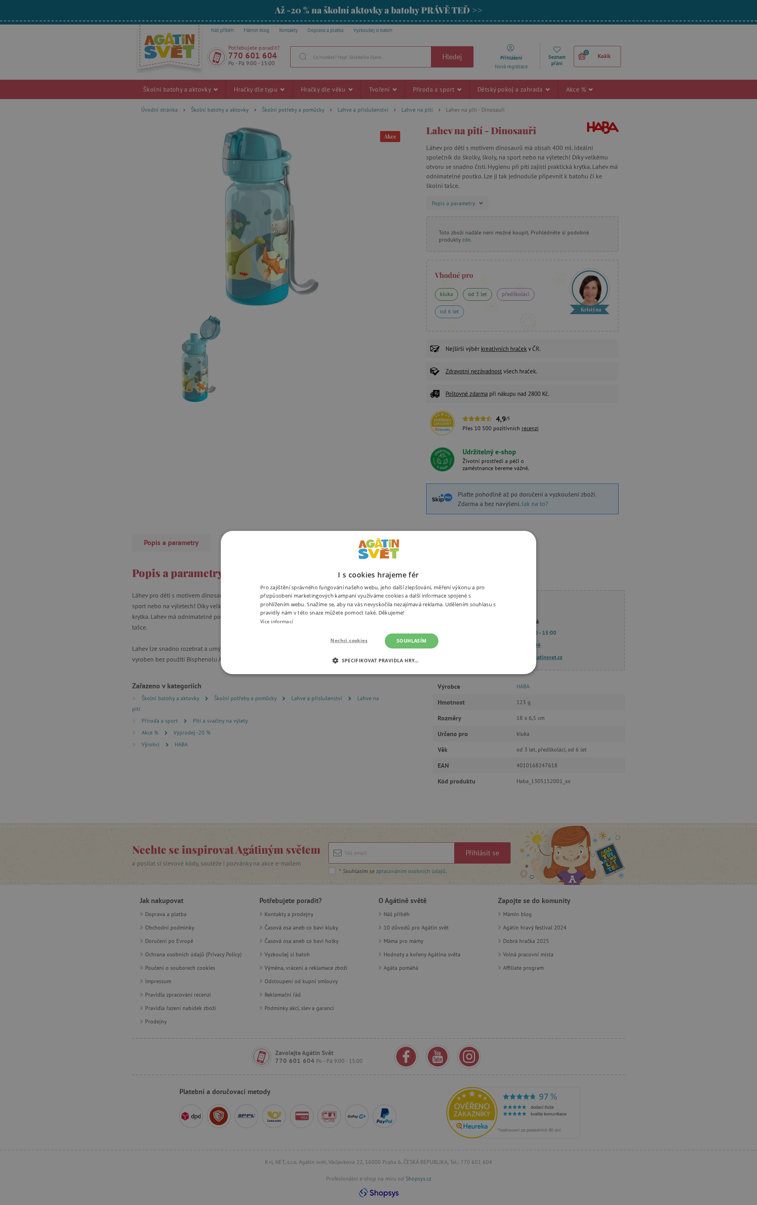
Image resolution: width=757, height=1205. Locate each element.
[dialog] (378, 602)
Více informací (276, 621)
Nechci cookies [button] (348, 640)
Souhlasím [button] (412, 640)
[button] (378, 660)
